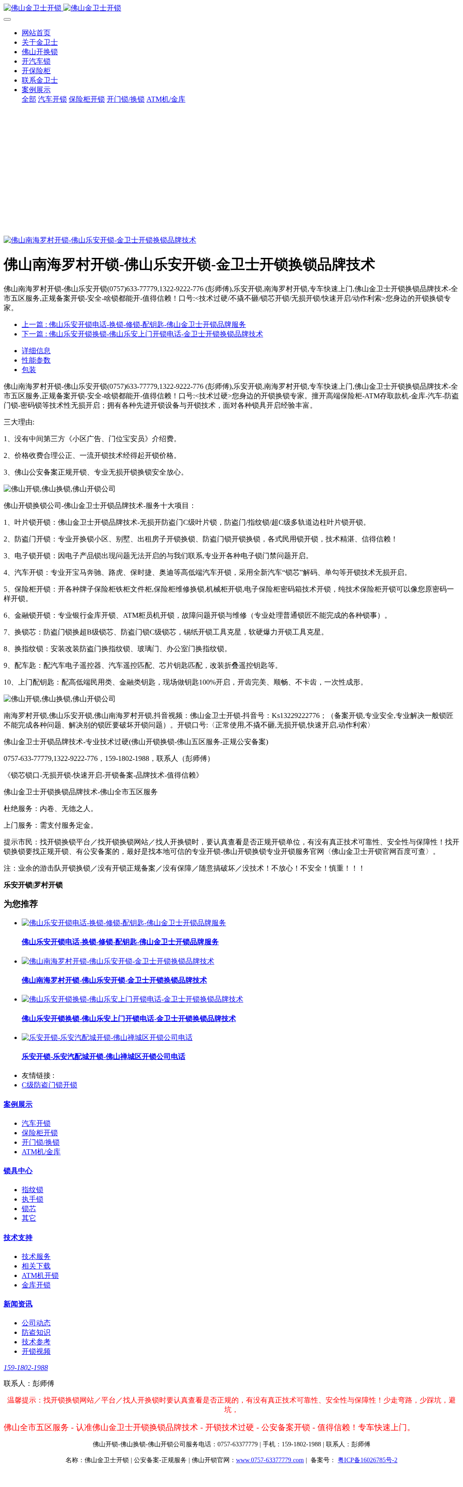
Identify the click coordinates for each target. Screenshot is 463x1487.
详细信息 (36, 350)
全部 (29, 99)
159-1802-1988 (26, 1367)
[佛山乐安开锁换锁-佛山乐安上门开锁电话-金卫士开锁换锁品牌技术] (132, 999)
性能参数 (36, 360)
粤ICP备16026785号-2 (367, 1460)
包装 (29, 369)
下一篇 (142, 334)
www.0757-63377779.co (270, 1460)
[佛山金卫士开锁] (231, 8)
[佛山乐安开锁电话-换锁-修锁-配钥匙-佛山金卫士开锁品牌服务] (124, 923)
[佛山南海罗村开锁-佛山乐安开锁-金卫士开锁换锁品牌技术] (118, 961)
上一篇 (134, 324)
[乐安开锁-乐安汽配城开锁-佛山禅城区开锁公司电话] (107, 1037)
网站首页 (36, 33)
